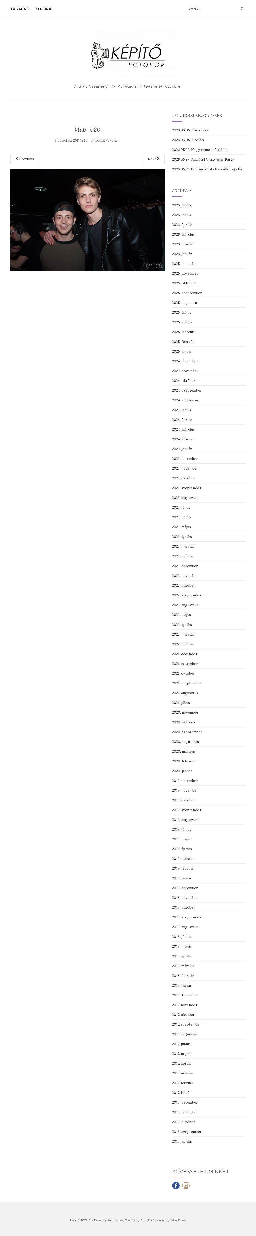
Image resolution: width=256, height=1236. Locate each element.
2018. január (182, 985)
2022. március (183, 634)
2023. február (183, 556)
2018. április (182, 956)
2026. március (183, 234)
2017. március (183, 1073)
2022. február (183, 644)
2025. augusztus (185, 302)
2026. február (183, 244)
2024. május (181, 410)
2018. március (183, 966)
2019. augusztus (185, 819)
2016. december (185, 1102)
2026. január (182, 254)
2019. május (181, 839)
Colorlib (146, 1220)
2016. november (185, 1112)
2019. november (185, 790)
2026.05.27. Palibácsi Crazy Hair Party (203, 159)
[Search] (242, 8)
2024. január (182, 449)
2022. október (183, 585)
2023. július (181, 507)
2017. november (185, 1005)
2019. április (182, 849)
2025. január (182, 351)
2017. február (183, 1083)
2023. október (183, 478)
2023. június (181, 517)
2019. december (185, 780)
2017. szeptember (186, 1024)
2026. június (182, 205)
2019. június (181, 829)
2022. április (182, 624)
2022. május (181, 614)
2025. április (182, 322)
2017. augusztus (185, 1034)
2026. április (182, 224)
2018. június (181, 936)
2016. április (182, 1141)
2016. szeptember (187, 1131)
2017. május (181, 1053)
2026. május (181, 215)
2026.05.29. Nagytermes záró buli (200, 149)
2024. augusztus (185, 400)
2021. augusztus (185, 693)
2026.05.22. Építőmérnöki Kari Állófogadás (207, 169)
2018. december (185, 888)
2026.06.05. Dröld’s (188, 140)
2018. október (183, 907)
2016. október (183, 1122)
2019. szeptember (187, 810)
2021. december (185, 654)
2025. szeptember (187, 293)
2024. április (182, 419)
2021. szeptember (187, 683)
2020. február (183, 761)
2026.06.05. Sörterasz (190, 130)
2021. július (181, 702)
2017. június (181, 1044)
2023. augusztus (185, 497)
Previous (26, 159)
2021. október (183, 673)
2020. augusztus (185, 741)
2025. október (184, 283)
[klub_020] (87, 219)
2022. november (185, 575)
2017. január (181, 1092)
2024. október (184, 380)
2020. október (184, 722)
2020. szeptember (187, 732)
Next (152, 159)
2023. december (185, 458)
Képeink (44, 9)
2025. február (183, 341)
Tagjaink (19, 9)
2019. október (183, 800)
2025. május (181, 312)
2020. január (182, 771)
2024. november (185, 371)
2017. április (182, 1063)
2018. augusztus (185, 927)
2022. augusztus (185, 605)
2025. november (185, 273)
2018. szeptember (187, 917)
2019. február (183, 868)
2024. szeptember (187, 390)
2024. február (183, 439)
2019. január (182, 878)
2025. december (185, 263)
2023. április (182, 536)
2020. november (185, 712)
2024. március (183, 429)
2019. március (183, 858)
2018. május (181, 946)
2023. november (185, 468)
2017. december (185, 995)
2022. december (185, 566)
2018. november (185, 897)
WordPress (178, 1220)
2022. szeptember (187, 595)
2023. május (181, 527)
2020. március (183, 751)
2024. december (185, 361)
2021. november (185, 663)
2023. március (183, 546)
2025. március (183, 332)
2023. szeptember (187, 488)
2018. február (183, 975)
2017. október (183, 1014)
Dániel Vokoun (106, 140)
